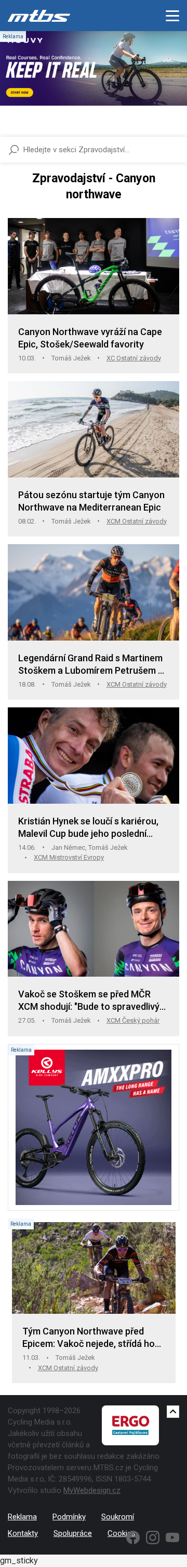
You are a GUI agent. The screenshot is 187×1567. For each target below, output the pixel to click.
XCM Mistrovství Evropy (69, 857)
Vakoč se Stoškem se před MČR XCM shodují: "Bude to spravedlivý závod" (88, 1001)
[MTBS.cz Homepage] (39, 15)
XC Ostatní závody (133, 358)
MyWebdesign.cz (92, 1490)
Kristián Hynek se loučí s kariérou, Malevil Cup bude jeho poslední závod (88, 828)
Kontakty (23, 1533)
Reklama (22, 1516)
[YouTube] (172, 1537)
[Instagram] (152, 1537)
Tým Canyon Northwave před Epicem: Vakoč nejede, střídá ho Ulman (88, 1338)
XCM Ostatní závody (136, 521)
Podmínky (69, 1516)
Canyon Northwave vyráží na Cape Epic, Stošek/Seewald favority (90, 338)
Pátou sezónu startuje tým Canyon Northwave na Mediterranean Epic (91, 501)
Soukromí (117, 1516)
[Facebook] (133, 1537)
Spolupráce (73, 1533)
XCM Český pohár (132, 1020)
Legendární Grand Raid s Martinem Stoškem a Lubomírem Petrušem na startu (93, 664)
